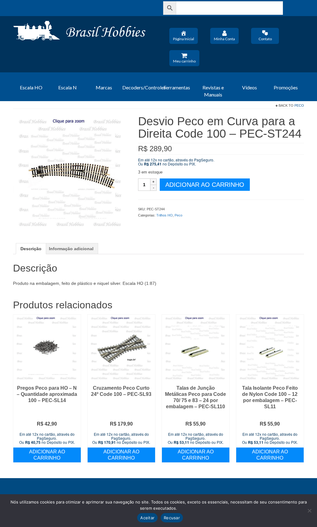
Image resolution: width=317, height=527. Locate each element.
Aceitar (147, 517)
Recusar (172, 517)
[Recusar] (309, 511)
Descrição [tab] (30, 248)
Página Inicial (183, 38)
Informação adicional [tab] (71, 248)
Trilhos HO (164, 215)
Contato (265, 38)
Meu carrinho (184, 61)
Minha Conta (224, 38)
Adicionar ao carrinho (204, 184)
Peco (299, 105)
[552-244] (71, 172)
